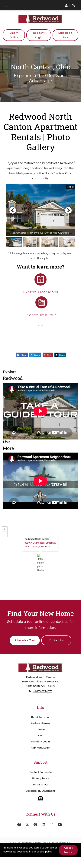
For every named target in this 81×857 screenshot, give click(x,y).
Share (23, 354)
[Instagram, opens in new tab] (51, 824)
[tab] (14, 242)
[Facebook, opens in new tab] (19, 824)
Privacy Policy (40, 778)
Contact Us (56, 640)
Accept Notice (68, 850)
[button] (67, 5)
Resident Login (42, 35)
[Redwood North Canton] (40, 562)
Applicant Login (40, 747)
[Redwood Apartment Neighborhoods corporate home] (40, 667)
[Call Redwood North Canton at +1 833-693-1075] (74, 5)
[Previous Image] (12, 210)
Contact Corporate (40, 771)
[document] (40, 562)
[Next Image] (68, 210)
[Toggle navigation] (6, 5)
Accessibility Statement (40, 790)
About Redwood (40, 717)
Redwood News (40, 723)
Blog (41, 735)
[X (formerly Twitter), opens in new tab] (27, 824)
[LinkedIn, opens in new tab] (43, 824)
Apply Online (17, 35)
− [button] (4, 534)
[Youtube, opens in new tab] (59, 824)
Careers (40, 729)
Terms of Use (40, 784)
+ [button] (4, 529)
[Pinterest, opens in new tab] (35, 824)
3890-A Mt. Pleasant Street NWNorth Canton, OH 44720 (40, 544)
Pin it (49, 354)
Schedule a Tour (65, 35)
